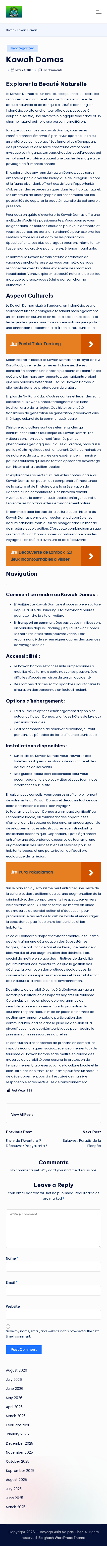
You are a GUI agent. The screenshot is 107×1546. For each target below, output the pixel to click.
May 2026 (14, 1398)
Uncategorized (22, 48)
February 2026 (18, 1425)
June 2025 (14, 1498)
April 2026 (14, 1407)
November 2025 (19, 1452)
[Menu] (98, 12)
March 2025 (15, 1507)
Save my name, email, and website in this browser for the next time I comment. (52, 1334)
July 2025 (14, 1489)
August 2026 (16, 1370)
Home (10, 30)
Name (12, 1258)
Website (13, 1306)
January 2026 (17, 1434)
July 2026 (14, 1379)
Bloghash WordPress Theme (62, 1537)
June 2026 (14, 1388)
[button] (22, 1115)
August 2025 (16, 1479)
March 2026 (16, 1416)
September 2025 (20, 1470)
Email (11, 1282)
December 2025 (19, 1443)
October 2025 (17, 1461)
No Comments (53, 70)
